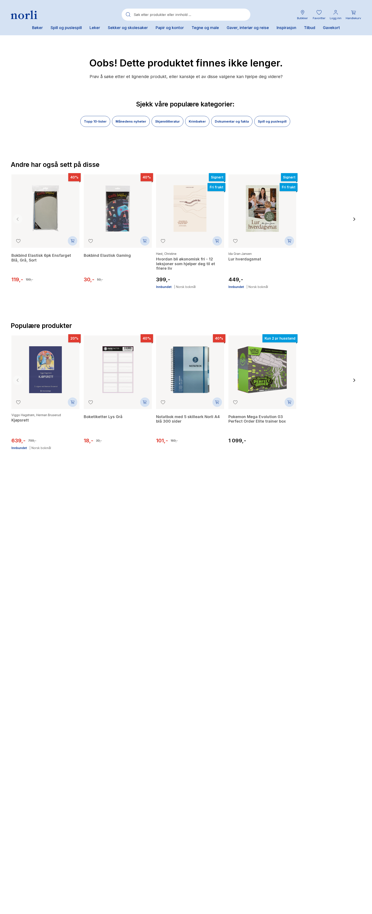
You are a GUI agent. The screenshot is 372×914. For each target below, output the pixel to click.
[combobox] (186, 15)
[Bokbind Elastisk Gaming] (118, 205)
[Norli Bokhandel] (24, 15)
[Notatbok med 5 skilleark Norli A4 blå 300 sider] (190, 366)
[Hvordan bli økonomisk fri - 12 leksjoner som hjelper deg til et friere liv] (190, 205)
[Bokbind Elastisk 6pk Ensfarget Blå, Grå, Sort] (45, 205)
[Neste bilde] (354, 219)
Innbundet (164, 287)
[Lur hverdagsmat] (262, 205)
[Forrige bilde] (17, 219)
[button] (319, 15)
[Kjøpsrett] (45, 366)
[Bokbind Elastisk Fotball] (334, 369)
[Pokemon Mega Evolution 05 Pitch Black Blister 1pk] (334, 208)
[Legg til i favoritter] (18, 241)
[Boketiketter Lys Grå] (118, 366)
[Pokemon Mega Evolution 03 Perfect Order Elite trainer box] (262, 366)
